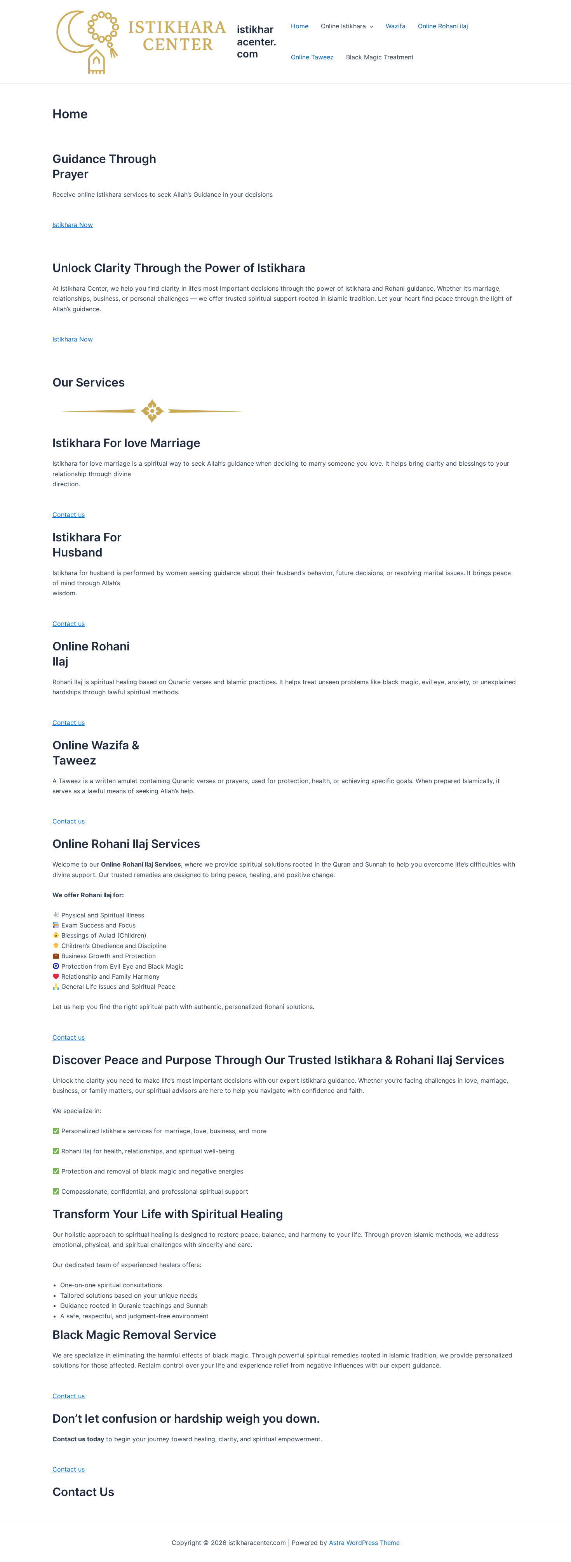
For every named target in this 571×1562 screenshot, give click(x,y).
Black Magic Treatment (380, 57)
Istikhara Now (72, 225)
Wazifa (396, 26)
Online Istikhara (343, 26)
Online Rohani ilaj (443, 26)
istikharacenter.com (257, 41)
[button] (370, 26)
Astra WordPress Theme (364, 1542)
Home (299, 26)
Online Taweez (312, 57)
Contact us (68, 514)
